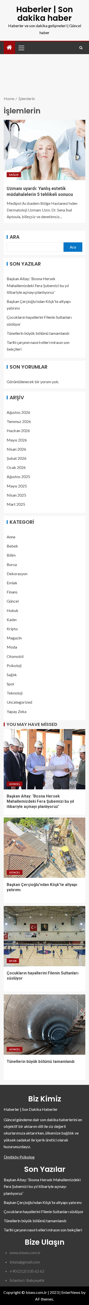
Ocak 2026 (16, 467)
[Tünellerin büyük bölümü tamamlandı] (44, 1024)
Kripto (12, 628)
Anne (11, 536)
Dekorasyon (17, 573)
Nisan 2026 (16, 449)
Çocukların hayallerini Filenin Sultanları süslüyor (44, 1211)
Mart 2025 (16, 504)
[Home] (9, 47)
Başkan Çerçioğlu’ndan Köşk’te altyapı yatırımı (43, 1202)
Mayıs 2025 (17, 486)
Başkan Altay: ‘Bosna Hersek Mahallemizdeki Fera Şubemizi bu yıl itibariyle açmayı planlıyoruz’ (38, 285)
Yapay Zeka (16, 711)
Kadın (12, 619)
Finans (12, 591)
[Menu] (21, 48)
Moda (12, 647)
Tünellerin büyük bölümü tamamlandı (38, 333)
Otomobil (15, 656)
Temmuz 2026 (19, 421)
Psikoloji (14, 665)
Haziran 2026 (18, 430)
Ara (15, 236)
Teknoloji (14, 693)
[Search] (81, 48)
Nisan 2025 (16, 495)
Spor (11, 683)
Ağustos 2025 (18, 476)
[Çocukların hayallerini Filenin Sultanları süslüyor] (44, 936)
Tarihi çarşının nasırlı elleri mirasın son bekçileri (43, 1229)
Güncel (13, 601)
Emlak (12, 582)
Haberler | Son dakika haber (44, 13)
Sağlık (14, 174)
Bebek (12, 546)
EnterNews (70, 1292)
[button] (21, 48)
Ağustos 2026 (18, 412)
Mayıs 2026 (17, 440)
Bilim (11, 555)
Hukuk (12, 610)
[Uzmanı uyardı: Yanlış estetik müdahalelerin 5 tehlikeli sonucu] (44, 150)
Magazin (14, 637)
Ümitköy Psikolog (19, 1157)
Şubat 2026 (16, 458)
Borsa (12, 564)
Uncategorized (19, 702)
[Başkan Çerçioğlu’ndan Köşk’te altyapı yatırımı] (44, 848)
